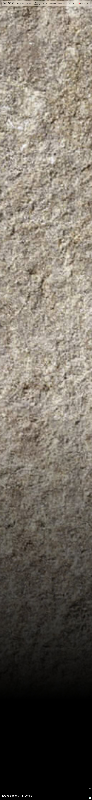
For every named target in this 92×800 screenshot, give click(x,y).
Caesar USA (69, 3)
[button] (90, 788)
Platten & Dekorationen (36, 3)
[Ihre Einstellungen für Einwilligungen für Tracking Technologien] (90, 798)
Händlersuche (52, 3)
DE (81, 3)
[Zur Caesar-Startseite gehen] (8, 3)
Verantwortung (61, 3)
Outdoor (45, 3)
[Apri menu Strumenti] (74, 3)
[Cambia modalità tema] (77, 3)
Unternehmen (20, 3)
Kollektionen (28, 3)
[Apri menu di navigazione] (88, 3)
